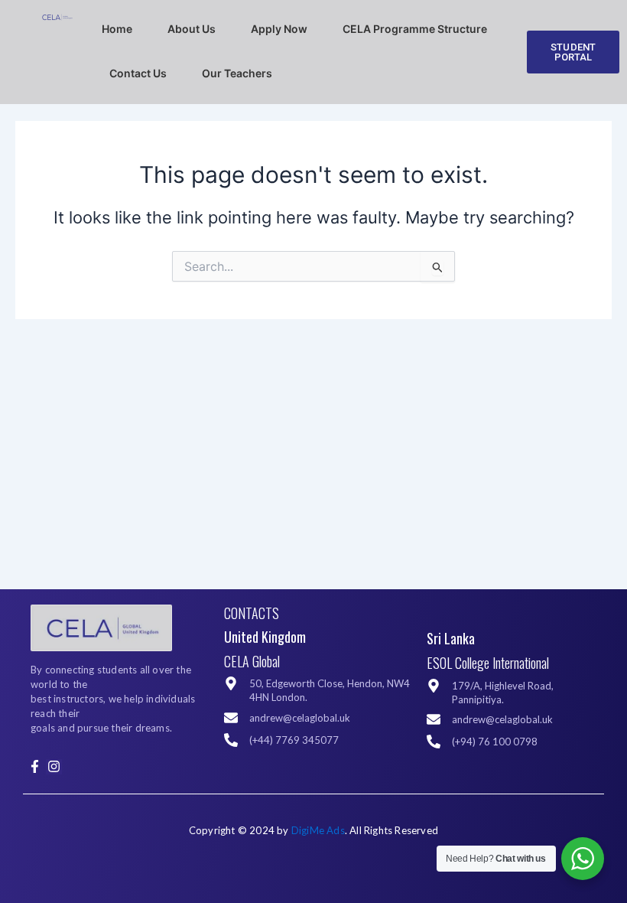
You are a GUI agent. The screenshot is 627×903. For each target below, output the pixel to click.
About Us (191, 28)
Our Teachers (237, 73)
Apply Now (279, 28)
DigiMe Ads (318, 830)
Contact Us (138, 73)
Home (117, 28)
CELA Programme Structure (415, 28)
